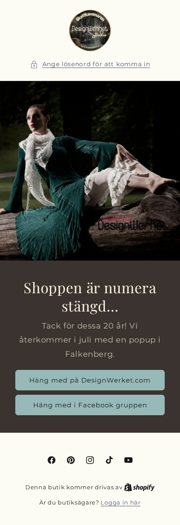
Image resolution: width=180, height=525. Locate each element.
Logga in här (120, 502)
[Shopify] (139, 487)
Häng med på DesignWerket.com (90, 380)
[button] (90, 64)
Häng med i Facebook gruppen (90, 405)
